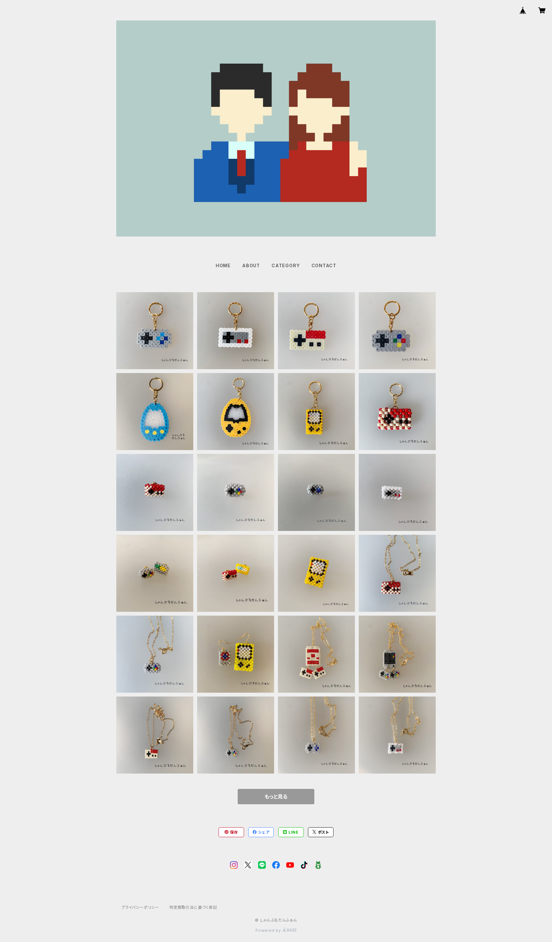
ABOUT (251, 265)
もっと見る (276, 796)
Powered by (269, 930)
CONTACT (324, 265)
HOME (223, 265)
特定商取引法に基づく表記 (193, 907)
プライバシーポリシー (140, 907)
